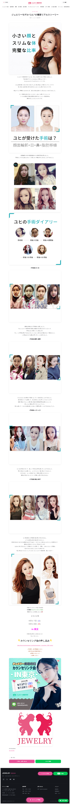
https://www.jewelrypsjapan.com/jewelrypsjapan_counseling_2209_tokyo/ (35, 645)
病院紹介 (57, 789)
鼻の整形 (25, 6)
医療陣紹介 (57, 791)
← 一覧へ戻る (12, 757)
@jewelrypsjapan (43, 789)
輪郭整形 (12, 6)
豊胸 (16, 6)
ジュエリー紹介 (5, 6)
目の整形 (20, 6)
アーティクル (35, 11)
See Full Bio (11, 750)
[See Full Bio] (15, 750)
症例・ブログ (57, 793)
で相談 (61, 773)
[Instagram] (3, 779)
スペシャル (60, 6)
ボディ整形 (47, 6)
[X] (7, 779)
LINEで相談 (48, 761)
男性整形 (42, 6)
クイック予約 (46, 773)
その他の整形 (54, 6)
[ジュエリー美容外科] (35, 3)
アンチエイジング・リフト (33, 6)
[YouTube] (10, 779)
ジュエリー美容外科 (36, 17)
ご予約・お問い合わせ (22, 761)
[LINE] (13, 779)
